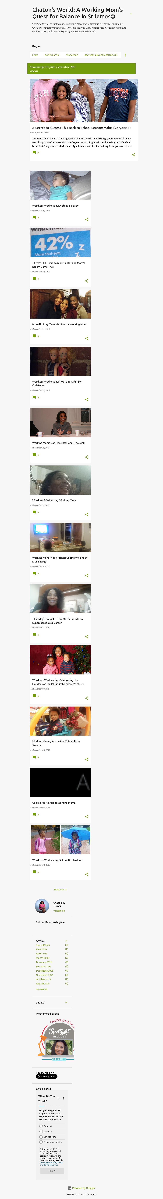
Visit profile (59, 910)
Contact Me (72, 55)
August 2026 (43, 945)
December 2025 (44, 970)
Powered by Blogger (83, 1188)
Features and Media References (101, 55)
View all (34, 71)
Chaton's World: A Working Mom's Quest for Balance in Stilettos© (77, 13)
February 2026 (44, 962)
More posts (60, 890)
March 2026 (42, 958)
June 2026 (41, 949)
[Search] (134, 10)
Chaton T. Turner (59, 904)
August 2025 (43, 983)
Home (35, 55)
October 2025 (43, 979)
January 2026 (43, 966)
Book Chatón (52, 55)
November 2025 (44, 975)
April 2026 (41, 953)
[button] (133, 155)
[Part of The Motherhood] (60, 1062)
